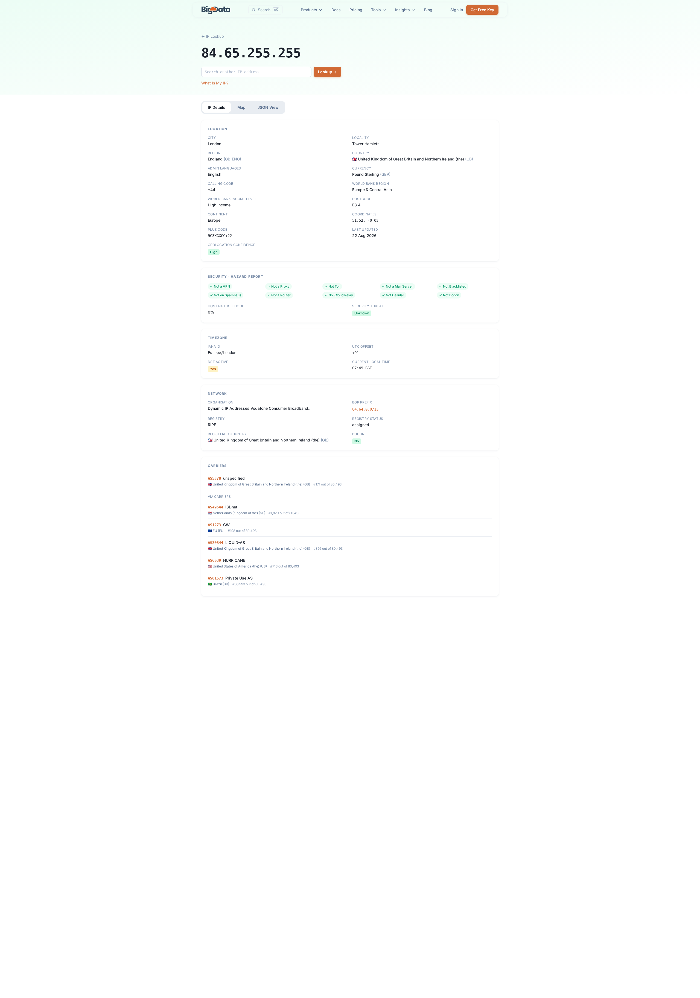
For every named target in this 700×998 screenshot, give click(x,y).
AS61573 (215, 578)
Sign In (456, 9)
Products (309, 9)
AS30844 (215, 542)
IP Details (216, 107)
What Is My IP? (214, 83)
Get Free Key (482, 9)
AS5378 (214, 478)
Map (241, 107)
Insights (402, 9)
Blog (428, 9)
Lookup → (327, 71)
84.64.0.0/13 (365, 409)
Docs (336, 9)
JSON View (268, 107)
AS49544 (215, 507)
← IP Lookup (212, 36)
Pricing (355, 9)
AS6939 (214, 560)
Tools (376, 9)
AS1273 (214, 525)
